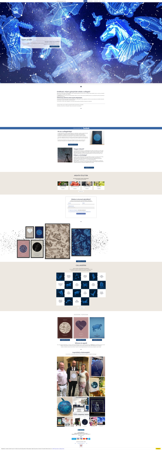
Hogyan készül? (90, 1)
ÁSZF (75, 443)
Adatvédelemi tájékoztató (81, 443)
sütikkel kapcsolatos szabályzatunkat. (58, 448)
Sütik (86, 443)
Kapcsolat (103, 1)
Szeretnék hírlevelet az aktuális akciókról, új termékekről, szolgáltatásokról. (80, 211)
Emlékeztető (96, 1)
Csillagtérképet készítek (54, 46)
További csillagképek (81, 307)
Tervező (85, 1)
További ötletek (81, 191)
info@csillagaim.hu (81, 435)
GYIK (100, 1)
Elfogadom (158, 448)
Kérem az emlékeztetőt (81, 213)
